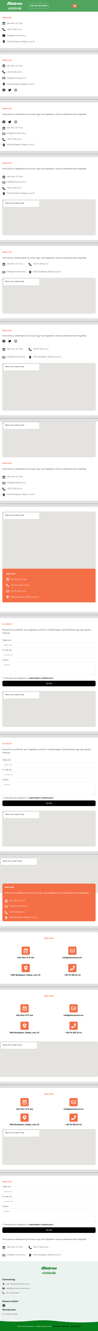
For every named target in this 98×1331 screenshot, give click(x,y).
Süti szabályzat (76, 1326)
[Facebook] (3, 1305)
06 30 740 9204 (39, 5)
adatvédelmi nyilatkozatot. (41, 678)
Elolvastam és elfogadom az (29, 678)
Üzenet (5, 660)
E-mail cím (7, 650)
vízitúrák (15, 8)
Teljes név (6, 640)
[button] (75, 6)
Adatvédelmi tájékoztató (60, 1326)
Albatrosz (15, 3)
